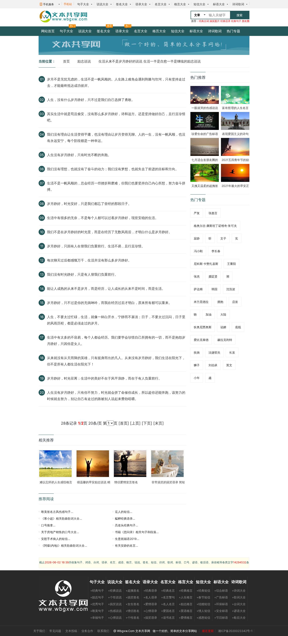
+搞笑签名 (132, 597)
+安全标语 (221, 611)
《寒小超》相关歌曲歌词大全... (61, 518)
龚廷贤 (213, 276)
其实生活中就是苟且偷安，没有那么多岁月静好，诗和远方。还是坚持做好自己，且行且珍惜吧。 (116, 117)
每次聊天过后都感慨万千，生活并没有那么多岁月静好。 (89, 260)
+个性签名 (132, 617)
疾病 (197, 352)
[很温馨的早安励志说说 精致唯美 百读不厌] (93, 463)
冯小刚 (198, 251)
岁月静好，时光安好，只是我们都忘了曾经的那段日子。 (89, 204)
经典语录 (225, 21)
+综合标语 (221, 590)
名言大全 (161, 4)
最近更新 (208, 631)
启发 (235, 302)
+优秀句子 (97, 604)
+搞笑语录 (150, 617)
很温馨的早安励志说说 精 (93, 482)
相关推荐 (46, 440)
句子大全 (83, 4)
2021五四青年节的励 (235, 160)
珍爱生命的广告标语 (204, 134)
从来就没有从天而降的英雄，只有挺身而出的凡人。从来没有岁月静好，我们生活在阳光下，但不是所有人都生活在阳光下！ (116, 361)
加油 (208, 314)
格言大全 (180, 4)
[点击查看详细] (43, 85)
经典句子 (236, 21)
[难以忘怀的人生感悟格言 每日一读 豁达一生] (55, 463)
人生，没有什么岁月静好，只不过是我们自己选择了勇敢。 (91, 100)
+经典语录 (150, 590)
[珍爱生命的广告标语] (204, 120)
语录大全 (141, 4)
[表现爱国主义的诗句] (235, 120)
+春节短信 (203, 597)
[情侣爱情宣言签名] (130, 463)
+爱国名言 (168, 611)
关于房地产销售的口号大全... (60, 532)
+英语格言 (185, 611)
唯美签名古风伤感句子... (57, 511)
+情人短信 (203, 611)
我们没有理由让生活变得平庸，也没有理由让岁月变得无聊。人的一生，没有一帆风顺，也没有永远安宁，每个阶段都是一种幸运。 (116, 137)
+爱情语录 (150, 604)
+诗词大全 (239, 590)
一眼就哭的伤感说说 (204, 108)
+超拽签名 (132, 590)
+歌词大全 (239, 597)
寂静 (197, 238)
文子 (223, 238)
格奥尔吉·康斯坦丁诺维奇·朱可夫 (215, 225)
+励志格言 (185, 604)
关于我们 (39, 631)
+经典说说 (115, 590)
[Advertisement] (138, 16)
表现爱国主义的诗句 (235, 134)
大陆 (223, 314)
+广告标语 (221, 597)
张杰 (197, 276)
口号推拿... (48, 525)
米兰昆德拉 (201, 302)
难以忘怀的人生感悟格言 (56, 482)
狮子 (197, 365)
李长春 (215, 251)
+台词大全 (239, 604)
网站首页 (48, 31)
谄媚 (223, 327)
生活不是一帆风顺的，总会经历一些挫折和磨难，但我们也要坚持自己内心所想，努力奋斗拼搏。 (116, 186)
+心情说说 (115, 617)
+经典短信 (203, 590)
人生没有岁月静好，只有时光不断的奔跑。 (79, 155)
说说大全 (102, 4)
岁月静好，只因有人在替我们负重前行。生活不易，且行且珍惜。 (96, 246)
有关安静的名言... (126, 545)
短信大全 (199, 4)
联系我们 (103, 631)
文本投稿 (71, 631)
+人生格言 (185, 597)
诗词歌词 (238, 4)
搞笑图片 (215, 21)
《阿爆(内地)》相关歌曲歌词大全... (64, 545)
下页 (147, 423)
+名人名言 (168, 604)
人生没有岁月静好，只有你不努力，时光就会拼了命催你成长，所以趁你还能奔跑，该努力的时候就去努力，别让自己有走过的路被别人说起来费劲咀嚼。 (116, 395)
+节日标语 (221, 617)
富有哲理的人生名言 (235, 108)
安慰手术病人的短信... (55, 539)
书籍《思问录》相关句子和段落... (137, 532)
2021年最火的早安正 (235, 186)
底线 (238, 327)
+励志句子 (97, 597)
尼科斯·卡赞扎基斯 (206, 264)
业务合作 (87, 631)
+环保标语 (221, 604)
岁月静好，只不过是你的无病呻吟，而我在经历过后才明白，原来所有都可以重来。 (109, 303)
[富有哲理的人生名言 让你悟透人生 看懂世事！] (235, 95)
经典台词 (204, 21)
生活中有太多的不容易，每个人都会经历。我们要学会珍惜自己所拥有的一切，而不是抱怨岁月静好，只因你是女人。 (116, 340)
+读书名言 (168, 617)
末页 (158, 423)
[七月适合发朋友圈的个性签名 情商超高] (204, 146)
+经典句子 (97, 590)
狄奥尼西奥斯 (202, 327)
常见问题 (55, 631)
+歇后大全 (239, 617)
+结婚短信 (203, 604)
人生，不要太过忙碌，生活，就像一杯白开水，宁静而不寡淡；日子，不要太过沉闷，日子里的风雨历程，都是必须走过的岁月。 (116, 320)
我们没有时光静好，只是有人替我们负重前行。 (82, 274)
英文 (229, 365)
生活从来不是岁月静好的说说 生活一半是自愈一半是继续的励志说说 (149, 61)
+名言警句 (168, 597)
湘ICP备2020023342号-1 (235, 631)
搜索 (239, 15)
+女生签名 (132, 604)
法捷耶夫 (214, 352)
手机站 (68, 4)
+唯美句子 (97, 611)
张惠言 (213, 213)
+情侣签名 (132, 611)
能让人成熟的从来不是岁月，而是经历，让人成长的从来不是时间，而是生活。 (106, 288)
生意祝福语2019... (127, 539)
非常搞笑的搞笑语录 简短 (168, 482)
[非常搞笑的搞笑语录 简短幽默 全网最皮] (167, 463)
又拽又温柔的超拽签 (204, 186)
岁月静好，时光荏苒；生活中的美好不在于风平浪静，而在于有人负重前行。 (104, 378)
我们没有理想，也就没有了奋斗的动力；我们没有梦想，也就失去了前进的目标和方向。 (113, 169)
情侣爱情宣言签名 (126, 482)
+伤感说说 (115, 611)
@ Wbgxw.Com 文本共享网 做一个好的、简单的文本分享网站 (155, 631)
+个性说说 (115, 597)
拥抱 (220, 302)
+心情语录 (150, 611)
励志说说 (84, 61)
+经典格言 (185, 590)
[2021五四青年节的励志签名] (235, 146)
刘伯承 (213, 365)
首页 (66, 61)
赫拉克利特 (224, 340)
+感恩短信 (203, 617)
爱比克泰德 (201, 340)
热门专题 (233, 31)
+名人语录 (150, 597)
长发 (232, 352)
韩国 (214, 289)
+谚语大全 (239, 611)
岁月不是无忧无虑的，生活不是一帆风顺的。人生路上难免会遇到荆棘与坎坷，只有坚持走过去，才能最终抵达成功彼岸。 (116, 82)
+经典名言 (168, 590)
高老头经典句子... (126, 525)
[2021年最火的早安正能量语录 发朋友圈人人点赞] (235, 172)
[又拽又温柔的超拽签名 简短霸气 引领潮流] (204, 172)
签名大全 (122, 4)
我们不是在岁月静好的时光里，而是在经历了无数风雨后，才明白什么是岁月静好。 (109, 232)
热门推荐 (198, 77)
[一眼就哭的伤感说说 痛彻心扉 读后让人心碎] (204, 95)
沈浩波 (230, 289)
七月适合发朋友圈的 (204, 160)
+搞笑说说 (115, 604)
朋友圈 (245, 21)
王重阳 (231, 264)
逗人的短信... (123, 511)
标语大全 (219, 4)
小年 (197, 378)
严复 (197, 213)
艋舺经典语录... (125, 518)
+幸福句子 (97, 617)
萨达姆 (198, 289)
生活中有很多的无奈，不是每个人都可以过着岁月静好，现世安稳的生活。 (102, 218)
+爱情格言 (185, 617)
